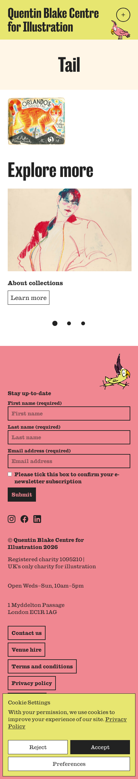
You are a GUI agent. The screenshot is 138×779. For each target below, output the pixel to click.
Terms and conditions (42, 666)
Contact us (27, 633)
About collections (35, 283)
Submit (22, 494)
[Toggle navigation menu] (123, 15)
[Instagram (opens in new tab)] (11, 519)
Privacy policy (32, 683)
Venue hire (26, 650)
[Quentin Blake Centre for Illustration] (53, 20)
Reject (38, 747)
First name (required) (35, 403)
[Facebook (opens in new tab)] (24, 519)
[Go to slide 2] (69, 323)
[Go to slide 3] (83, 323)
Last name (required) (34, 427)
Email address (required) (39, 450)
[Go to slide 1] (55, 323)
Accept (100, 747)
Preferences (69, 764)
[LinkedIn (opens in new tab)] (37, 519)
